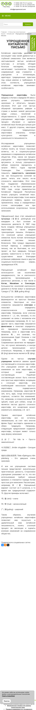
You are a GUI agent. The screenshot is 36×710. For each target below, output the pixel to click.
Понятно (7, 701)
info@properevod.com (18, 9)
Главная (4, 32)
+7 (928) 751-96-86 (20, 6)
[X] (8, 545)
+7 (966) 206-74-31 (20, 3)
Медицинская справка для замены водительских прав (19, 706)
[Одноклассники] (5, 545)
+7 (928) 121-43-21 (20, 4)
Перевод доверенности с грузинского (19, 709)
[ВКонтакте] (2, 545)
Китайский (10, 34)
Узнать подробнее (8, 696)
